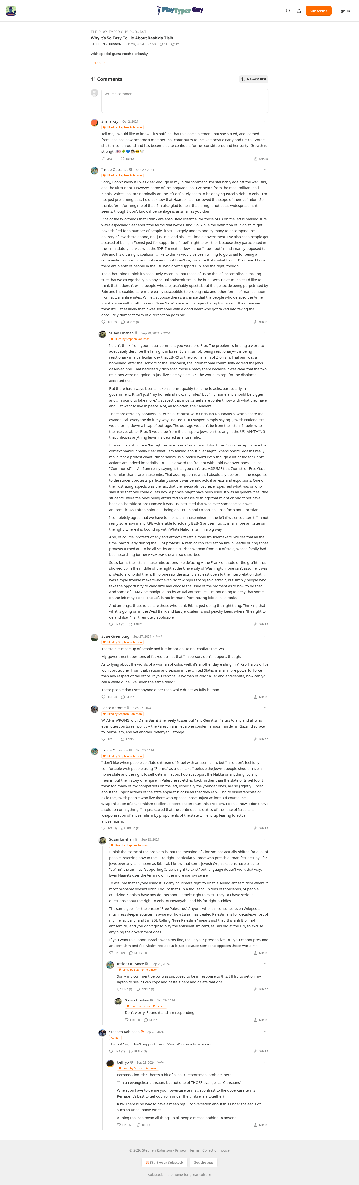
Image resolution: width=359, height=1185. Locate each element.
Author (115, 1037)
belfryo (123, 1062)
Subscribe (319, 10)
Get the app (203, 1162)
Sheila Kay (109, 121)
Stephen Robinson (106, 44)
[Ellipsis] (266, 121)
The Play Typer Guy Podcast (118, 32)
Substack (155, 1174)
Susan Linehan (121, 332)
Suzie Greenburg (115, 636)
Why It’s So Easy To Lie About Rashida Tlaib (132, 37)
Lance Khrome (113, 707)
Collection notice (216, 1150)
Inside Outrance (114, 169)
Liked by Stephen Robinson (124, 127)
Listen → (98, 62)
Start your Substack (166, 1162)
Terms (195, 1150)
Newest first (256, 79)
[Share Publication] (299, 11)
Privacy (181, 1150)
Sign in (344, 10)
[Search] (288, 11)
